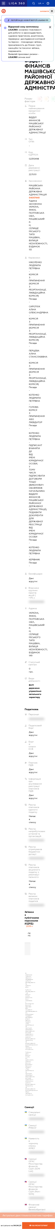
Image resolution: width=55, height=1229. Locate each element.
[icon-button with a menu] (52, 11)
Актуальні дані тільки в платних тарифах (27, 1215)
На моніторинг (39, 1225)
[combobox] (29, 926)
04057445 (29, 197)
